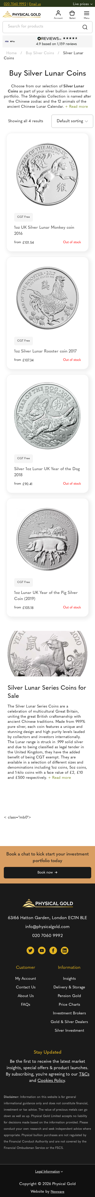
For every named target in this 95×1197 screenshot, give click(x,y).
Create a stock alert (47, 201)
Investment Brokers (69, 1013)
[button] (30, 950)
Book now (45, 873)
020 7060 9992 (15, 4)
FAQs (25, 1005)
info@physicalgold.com (47, 927)
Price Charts (69, 1005)
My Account (25, 979)
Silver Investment (69, 1031)
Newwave (57, 1191)
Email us (35, 4)
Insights (69, 979)
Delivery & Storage (69, 987)
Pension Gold (69, 996)
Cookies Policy (51, 1081)
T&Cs (84, 1074)
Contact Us (25, 987)
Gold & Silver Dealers (69, 1022)
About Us (26, 996)
